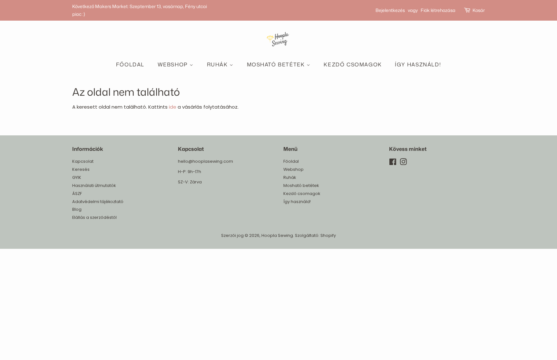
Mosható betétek (277, 64)
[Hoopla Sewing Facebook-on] (392, 163)
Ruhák (218, 64)
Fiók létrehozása (438, 10)
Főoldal (130, 64)
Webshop (174, 64)
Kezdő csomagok (353, 64)
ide (172, 106)
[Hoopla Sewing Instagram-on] (403, 163)
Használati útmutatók (94, 185)
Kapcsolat (82, 161)
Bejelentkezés (390, 10)
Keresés (81, 169)
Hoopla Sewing (277, 235)
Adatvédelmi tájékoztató (97, 201)
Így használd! (418, 64)
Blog (77, 209)
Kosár (479, 10)
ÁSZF (77, 193)
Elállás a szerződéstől (94, 217)
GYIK (76, 177)
